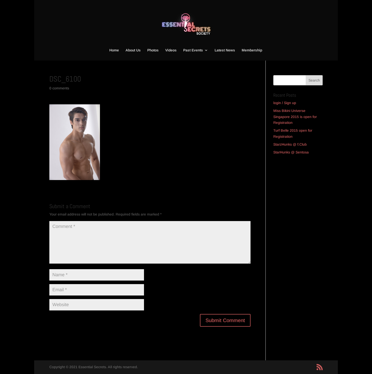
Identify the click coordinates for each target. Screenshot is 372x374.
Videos (171, 50)
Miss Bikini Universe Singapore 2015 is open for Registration (295, 117)
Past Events (193, 50)
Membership (252, 50)
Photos (153, 50)
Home (114, 50)
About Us (133, 50)
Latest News (225, 50)
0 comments (59, 88)
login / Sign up (284, 103)
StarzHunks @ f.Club (290, 144)
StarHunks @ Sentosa (291, 152)
